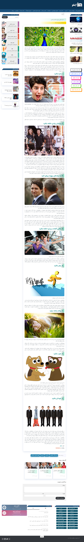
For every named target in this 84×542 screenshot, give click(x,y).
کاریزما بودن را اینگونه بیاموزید (31, 471)
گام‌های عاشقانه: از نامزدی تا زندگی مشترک (76, 54)
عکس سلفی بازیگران (76, 85)
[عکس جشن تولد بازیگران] (76, 91)
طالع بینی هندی (72, 520)
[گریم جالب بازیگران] (76, 79)
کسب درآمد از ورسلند (78, 34)
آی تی (66, 10)
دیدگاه (63, 485)
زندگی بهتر (61, 10)
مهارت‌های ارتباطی (35, 455)
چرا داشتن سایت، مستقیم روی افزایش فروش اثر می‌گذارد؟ (77, 43)
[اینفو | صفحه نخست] (76, 4)
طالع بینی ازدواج (72, 523)
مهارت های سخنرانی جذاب (58, 471)
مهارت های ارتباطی (36, 10)
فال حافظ (71, 515)
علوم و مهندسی (55, 10)
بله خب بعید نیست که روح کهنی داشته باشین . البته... (38, 521)
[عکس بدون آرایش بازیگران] (75, 75)
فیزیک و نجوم (71, 10)
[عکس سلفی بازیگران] (76, 87)
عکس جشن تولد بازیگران (76, 89)
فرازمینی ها (78, 10)
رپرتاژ (13, 10)
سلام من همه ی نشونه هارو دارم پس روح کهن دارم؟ (39, 525)
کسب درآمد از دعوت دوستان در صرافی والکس (76, 24)
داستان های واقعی (60, 525)
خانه (83, 10)
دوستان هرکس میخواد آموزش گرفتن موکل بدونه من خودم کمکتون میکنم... (38, 530)
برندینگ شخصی (53, 455)
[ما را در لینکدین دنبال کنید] (5, 539)
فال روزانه (60, 515)
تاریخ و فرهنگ (28, 10)
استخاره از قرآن (60, 513)
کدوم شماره (46, 512)
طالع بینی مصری (61, 518)
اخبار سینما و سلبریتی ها (76, 70)
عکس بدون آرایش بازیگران (75, 74)
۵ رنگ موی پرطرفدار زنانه (77, 63)
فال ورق (60, 508)
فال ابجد (71, 513)
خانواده (49, 10)
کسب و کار (44, 10)
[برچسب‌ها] (45, 508)
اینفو (73, 538)
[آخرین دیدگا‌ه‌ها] (33, 508)
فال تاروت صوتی (60, 528)
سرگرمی (16, 10)
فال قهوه (60, 511)
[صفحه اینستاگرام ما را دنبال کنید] (3, 539)
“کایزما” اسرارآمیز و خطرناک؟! (44, 471)
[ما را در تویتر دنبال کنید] (7, 539)
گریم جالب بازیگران (76, 78)
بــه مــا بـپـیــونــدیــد (16, 508)
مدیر (61, 22)
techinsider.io (58, 448)
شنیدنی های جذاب (72, 528)
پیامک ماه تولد (60, 523)
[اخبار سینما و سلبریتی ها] (76, 71)
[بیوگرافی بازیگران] (76, 83)
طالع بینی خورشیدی (60, 520)
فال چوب (71, 511)
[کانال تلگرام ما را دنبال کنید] (9, 539)
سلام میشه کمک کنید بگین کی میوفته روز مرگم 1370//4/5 (38, 516)
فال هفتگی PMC (72, 508)
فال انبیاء (71, 518)
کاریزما (62, 14)
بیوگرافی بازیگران (76, 81)
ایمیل (64, 493)
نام (43, 493)
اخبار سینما (22, 10)
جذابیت (47, 455)
